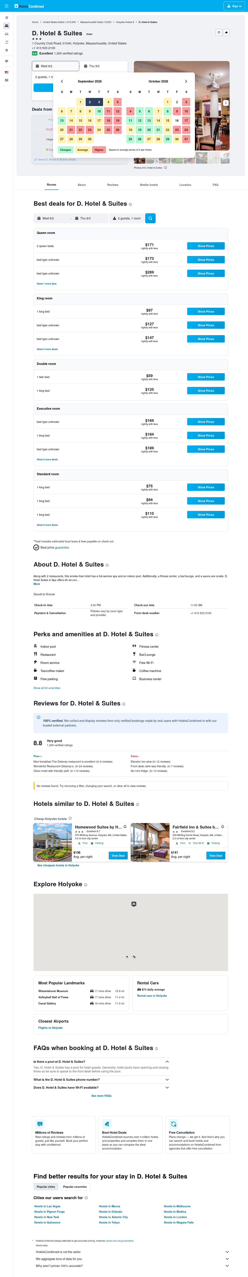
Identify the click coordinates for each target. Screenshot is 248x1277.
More (37, 584)
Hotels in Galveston (47, 1222)
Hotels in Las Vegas (47, 1206)
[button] (6, 6)
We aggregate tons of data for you (59, 1259)
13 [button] (62, 120)
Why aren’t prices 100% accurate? (59, 1265)
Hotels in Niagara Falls (179, 1222)
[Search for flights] (7, 18)
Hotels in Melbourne (177, 1206)
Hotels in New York (46, 1217)
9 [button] (90, 111)
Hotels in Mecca (109, 1206)
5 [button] (118, 102)
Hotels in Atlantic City (113, 1217)
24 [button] (99, 129)
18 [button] (108, 120)
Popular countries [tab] (75, 1187)
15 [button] (80, 120)
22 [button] (80, 129)
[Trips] (7, 61)
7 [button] (71, 111)
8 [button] (80, 111)
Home (35, 22)
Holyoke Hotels (124, 22)
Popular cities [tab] (46, 1187)
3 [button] (99, 102)
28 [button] (71, 139)
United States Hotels (54, 22)
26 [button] (117, 129)
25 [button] (108, 129)
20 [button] (62, 129)
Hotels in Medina (175, 1211)
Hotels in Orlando (110, 1211)
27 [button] (62, 139)
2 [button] (90, 102)
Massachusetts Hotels (91, 22)
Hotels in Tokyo (109, 1222)
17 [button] (99, 120)
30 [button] (89, 139)
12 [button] (117, 111)
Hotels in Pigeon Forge (49, 1211)
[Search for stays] (7, 26)
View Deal (118, 855)
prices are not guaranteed (119, 1240)
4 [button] (108, 102)
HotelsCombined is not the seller (58, 1252)
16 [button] (89, 120)
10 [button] (99, 111)
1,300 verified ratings (68, 53)
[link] (58, 865)
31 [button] (186, 139)
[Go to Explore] (7, 50)
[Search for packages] (7, 42)
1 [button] (80, 102)
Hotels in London (175, 1217)
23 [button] (89, 129)
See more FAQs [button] (101, 1096)
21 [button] (71, 129)
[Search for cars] (7, 34)
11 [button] (108, 111)
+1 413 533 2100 (43, 48)
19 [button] (117, 120)
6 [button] (62, 111)
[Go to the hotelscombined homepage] (29, 6)
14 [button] (71, 120)
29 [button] (80, 139)
